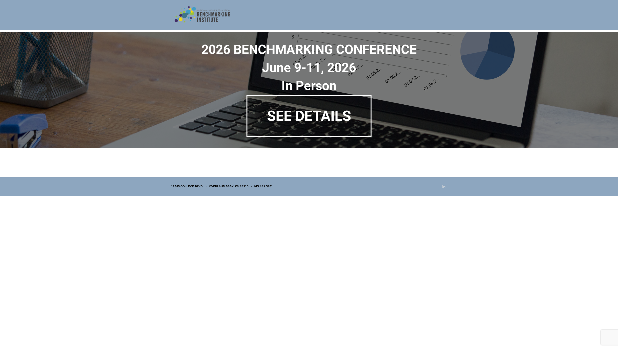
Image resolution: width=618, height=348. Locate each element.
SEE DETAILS (309, 116)
